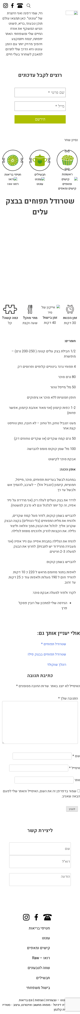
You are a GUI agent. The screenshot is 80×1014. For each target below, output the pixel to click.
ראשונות (67, 174)
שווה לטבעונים (39, 968)
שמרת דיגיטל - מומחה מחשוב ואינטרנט (45, 1005)
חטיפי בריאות (12, 174)
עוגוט (40, 184)
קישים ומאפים (67, 188)
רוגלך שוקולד (56, 664)
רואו (16, 184)
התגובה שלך (68, 698)
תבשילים (40, 174)
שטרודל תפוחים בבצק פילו (47, 654)
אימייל (74, 768)
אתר (77, 780)
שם (76, 756)
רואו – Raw (41, 958)
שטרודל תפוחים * (53, 644)
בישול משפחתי (38, 987)
